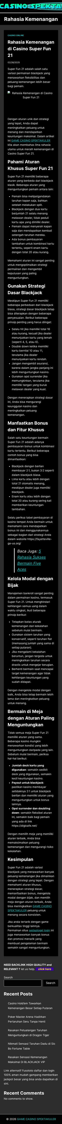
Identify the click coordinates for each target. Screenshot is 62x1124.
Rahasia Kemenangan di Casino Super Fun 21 (31, 48)
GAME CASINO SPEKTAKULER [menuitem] (30, 140)
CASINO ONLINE (16, 35)
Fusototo (27, 1070)
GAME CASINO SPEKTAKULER (36, 1119)
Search (8, 977)
